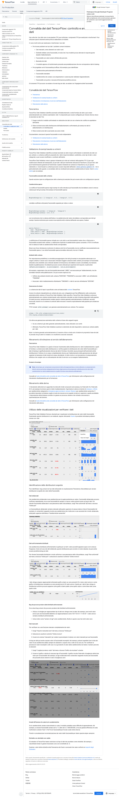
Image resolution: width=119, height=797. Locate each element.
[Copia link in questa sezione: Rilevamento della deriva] (50, 383)
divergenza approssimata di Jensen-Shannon (62, 391)
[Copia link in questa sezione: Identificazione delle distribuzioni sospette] (64, 485)
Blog (27, 775)
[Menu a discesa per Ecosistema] (59, 2)
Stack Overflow (76, 780)
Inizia (111, 26)
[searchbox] (11, 16)
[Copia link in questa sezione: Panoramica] (40, 109)
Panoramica (5, 11)
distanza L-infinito (91, 389)
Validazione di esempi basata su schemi (45, 98)
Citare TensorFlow (77, 786)
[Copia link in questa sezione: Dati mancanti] (39, 624)
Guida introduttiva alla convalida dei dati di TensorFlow (52, 376)
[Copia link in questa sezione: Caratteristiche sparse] (44, 184)
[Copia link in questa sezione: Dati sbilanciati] (40, 496)
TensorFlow (32, 24)
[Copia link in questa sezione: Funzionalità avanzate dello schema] (54, 176)
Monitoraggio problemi (78, 775)
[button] (10, 124)
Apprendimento (32, 2)
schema (70, 289)
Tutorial (14, 11)
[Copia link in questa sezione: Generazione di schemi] (44, 286)
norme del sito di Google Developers (83, 759)
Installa (22, 2)
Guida (21, 11)
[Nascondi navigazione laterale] (21, 794)
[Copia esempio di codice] (98, 311)
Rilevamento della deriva (40, 104)
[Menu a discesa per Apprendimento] (39, 2)
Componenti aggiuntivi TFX (34, 11)
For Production (8, 7)
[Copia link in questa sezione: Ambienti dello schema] (44, 255)
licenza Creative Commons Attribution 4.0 (84, 757)
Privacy (33, 793)
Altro (64, 2)
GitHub (108, 2)
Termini (28, 793)
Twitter (28, 780)
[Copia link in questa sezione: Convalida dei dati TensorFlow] (59, 90)
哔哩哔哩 (28, 783)
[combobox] (81, 2)
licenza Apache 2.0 (53, 759)
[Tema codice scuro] (98, 193)
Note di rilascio (76, 777)
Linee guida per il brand (78, 783)
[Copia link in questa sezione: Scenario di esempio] (43, 362)
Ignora (103, 26)
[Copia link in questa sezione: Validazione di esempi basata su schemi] (62, 149)
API (44, 2)
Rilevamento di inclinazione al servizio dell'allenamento (49, 101)
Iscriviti (99, 793)
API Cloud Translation (67, 18)
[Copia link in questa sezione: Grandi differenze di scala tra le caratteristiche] (60, 722)
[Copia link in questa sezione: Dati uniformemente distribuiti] (50, 543)
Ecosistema (53, 2)
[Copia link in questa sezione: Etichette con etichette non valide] (52, 738)
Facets (73, 416)
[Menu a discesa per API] (47, 2)
